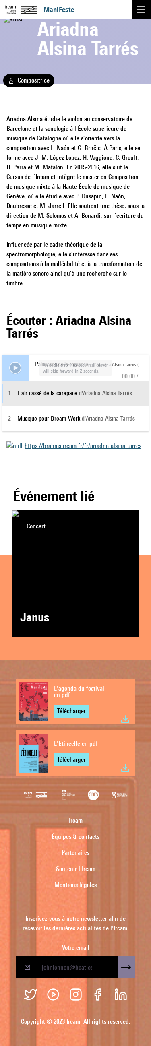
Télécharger (71, 711)
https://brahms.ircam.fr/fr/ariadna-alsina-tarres (83, 446)
